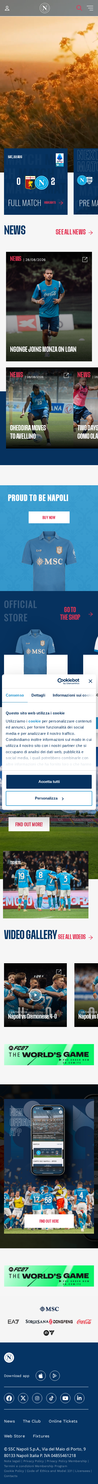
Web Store (14, 1436)
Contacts (11, 1476)
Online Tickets (63, 1421)
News (9, 1421)
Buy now (48, 517)
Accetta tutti (49, 781)
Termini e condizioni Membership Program (35, 1466)
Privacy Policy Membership (67, 1461)
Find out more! (29, 824)
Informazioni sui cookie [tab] (73, 695)
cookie (34, 721)
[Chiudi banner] (90, 681)
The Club (32, 1421)
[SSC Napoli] (45, 8)
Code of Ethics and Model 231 (49, 1471)
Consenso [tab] (15, 695)
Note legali (12, 1461)
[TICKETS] (24, 884)
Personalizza (46, 798)
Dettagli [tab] (38, 695)
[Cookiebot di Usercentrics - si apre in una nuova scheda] (59, 681)
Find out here (49, 1221)
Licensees (82, 1471)
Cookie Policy (14, 1471)
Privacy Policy (33, 1461)
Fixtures (41, 1436)
